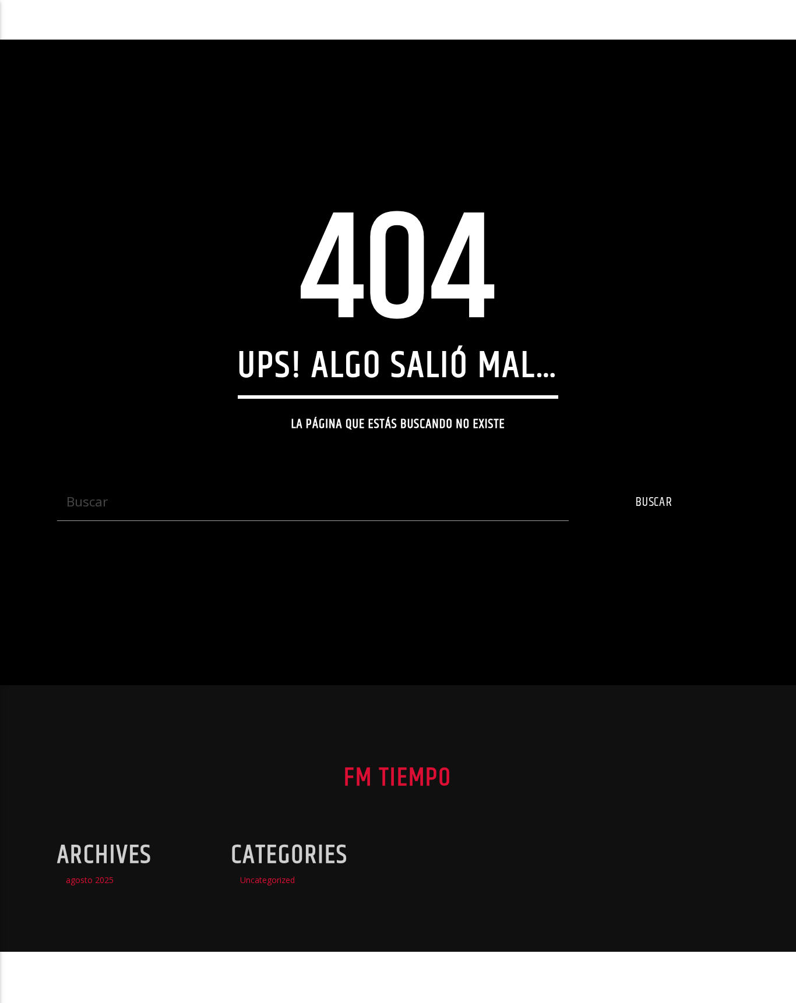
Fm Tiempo (52, 19)
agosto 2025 (90, 879)
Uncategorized (267, 879)
